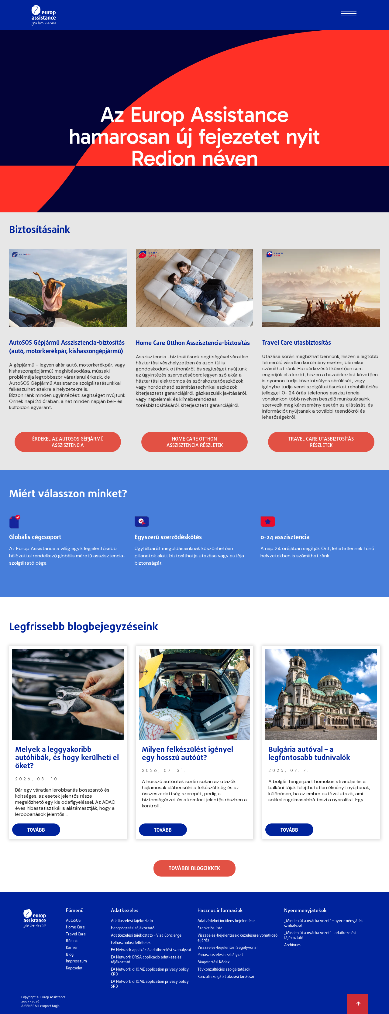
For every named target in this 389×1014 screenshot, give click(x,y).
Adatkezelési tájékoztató (132, 921)
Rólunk (72, 941)
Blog (70, 955)
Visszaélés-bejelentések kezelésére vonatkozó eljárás (237, 938)
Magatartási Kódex (214, 962)
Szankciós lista (210, 928)
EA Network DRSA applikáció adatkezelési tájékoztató (146, 960)
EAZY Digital (203, 1011)
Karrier (72, 948)
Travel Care (76, 934)
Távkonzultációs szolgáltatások (224, 969)
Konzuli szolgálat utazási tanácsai (226, 977)
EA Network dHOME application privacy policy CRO (150, 972)
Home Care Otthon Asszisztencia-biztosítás (193, 343)
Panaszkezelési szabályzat (220, 955)
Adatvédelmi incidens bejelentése (226, 921)
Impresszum (76, 961)
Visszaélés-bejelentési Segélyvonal (227, 948)
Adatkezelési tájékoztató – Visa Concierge (146, 935)
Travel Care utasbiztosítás (296, 343)
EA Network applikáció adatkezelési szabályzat (151, 950)
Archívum (292, 945)
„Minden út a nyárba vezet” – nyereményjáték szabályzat (323, 923)
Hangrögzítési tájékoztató (132, 928)
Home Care (75, 927)
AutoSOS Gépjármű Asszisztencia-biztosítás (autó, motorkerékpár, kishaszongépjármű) (67, 347)
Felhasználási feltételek (131, 943)
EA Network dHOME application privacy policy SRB (150, 984)
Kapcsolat (74, 968)
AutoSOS (73, 921)
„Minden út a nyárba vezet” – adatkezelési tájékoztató (320, 935)
